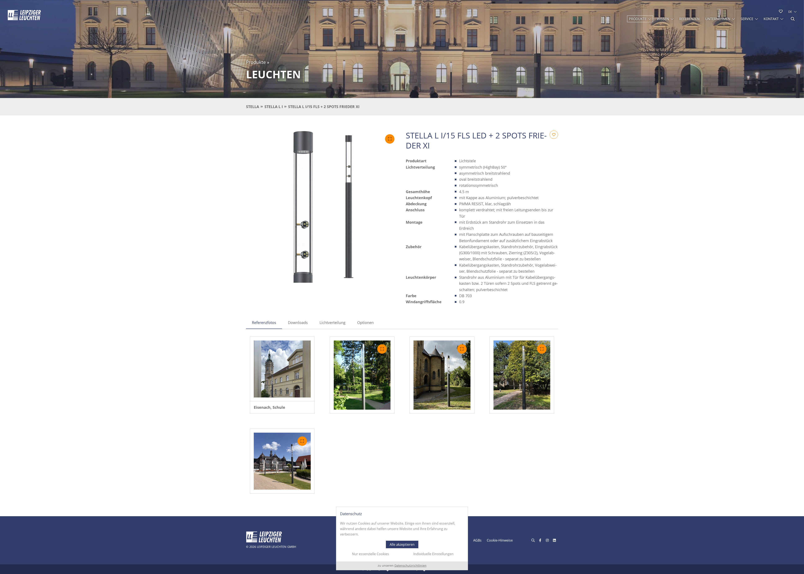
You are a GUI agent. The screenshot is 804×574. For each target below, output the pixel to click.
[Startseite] (24, 15)
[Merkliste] (781, 11)
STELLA (252, 106)
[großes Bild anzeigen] (322, 206)
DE (790, 12)
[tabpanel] (402, 415)
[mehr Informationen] (282, 369)
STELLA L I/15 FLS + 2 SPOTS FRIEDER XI (323, 106)
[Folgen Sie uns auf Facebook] (540, 540)
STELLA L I (273, 106)
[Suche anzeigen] (792, 19)
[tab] (264, 322)
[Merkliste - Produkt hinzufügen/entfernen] (554, 134)
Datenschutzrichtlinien (410, 566)
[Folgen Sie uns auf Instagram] (547, 540)
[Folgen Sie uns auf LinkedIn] (554, 540)
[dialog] (402, 538)
